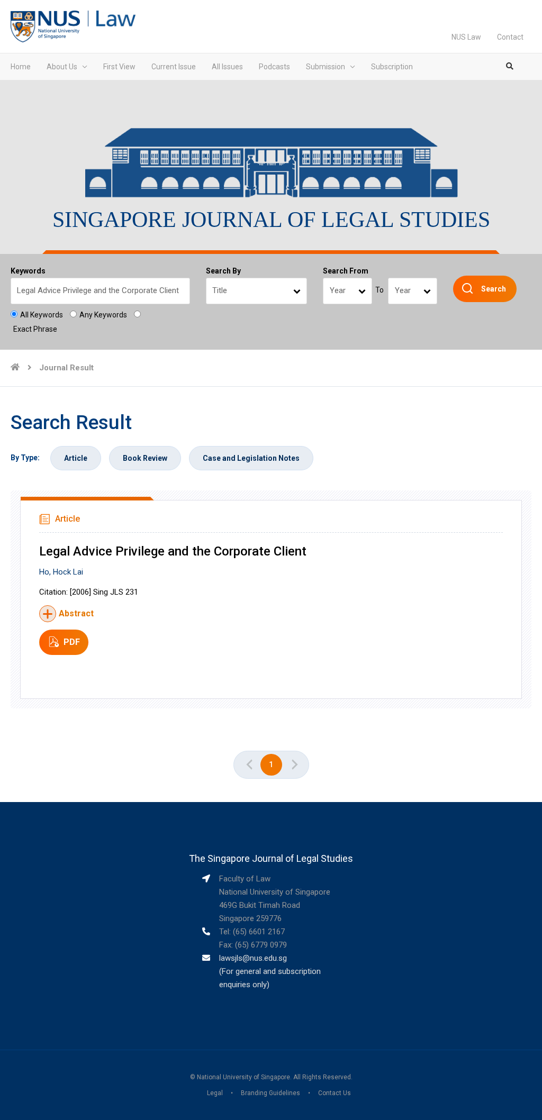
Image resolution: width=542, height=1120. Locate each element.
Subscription (392, 66)
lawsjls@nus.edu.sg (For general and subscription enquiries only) (270, 971)
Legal (215, 1093)
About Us (62, 66)
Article (75, 458)
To (379, 290)
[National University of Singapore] (45, 26)
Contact (510, 37)
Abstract (76, 613)
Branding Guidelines (270, 1093)
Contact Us (334, 1093)
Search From (345, 271)
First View (119, 66)
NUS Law (466, 37)
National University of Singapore (243, 1077)
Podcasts (274, 66)
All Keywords (41, 315)
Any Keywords (103, 315)
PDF (72, 642)
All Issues (227, 66)
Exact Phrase (35, 329)
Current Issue (173, 66)
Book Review (145, 458)
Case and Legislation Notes (251, 458)
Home (21, 66)
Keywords (28, 271)
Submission (325, 66)
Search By (223, 271)
